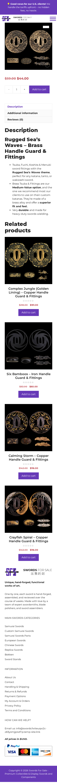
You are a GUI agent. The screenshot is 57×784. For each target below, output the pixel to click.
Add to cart (39, 89)
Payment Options (15, 696)
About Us (10, 677)
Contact (9, 682)
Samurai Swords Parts (18, 635)
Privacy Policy (13, 705)
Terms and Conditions (18, 710)
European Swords (15, 640)
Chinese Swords (14, 645)
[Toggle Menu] (53, 19)
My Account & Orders (17, 700)
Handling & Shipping (17, 686)
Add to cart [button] (29, 312)
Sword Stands (13, 659)
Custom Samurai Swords (19, 630)
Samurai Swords (14, 626)
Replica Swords (14, 649)
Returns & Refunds (16, 691)
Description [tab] (15, 106)
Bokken (9, 654)
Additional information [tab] (22, 113)
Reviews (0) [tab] (15, 119)
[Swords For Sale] (17, 19)
